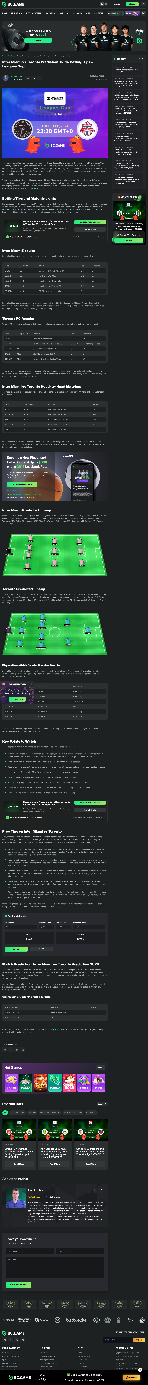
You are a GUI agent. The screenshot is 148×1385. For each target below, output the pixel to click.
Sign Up (132, 4)
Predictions (16, 13)
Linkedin (33, 78)
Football (32, 1112)
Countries (50, 13)
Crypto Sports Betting (10, 1356)
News (127, 65)
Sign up (139, 1340)
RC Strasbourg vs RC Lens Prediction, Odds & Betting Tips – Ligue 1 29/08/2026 (126, 152)
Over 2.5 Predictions (73, 1112)
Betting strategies (9, 1363)
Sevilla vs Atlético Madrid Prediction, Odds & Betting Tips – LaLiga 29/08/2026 (126, 111)
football (37, 188)
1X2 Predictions (17, 1112)
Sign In (117, 4)
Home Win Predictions (50, 1112)
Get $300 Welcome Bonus (90, 222)
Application (113, 13)
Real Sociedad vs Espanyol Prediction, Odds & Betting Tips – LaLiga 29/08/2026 (126, 124)
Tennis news (82, 1367)
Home (4, 13)
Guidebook (64, 13)
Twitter (27, 78)
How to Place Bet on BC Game (126, 1369)
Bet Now (16, 949)
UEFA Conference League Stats (127, 1356)
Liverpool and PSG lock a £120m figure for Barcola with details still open (126, 70)
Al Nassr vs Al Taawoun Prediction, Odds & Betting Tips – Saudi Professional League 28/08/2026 (129, 226)
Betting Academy (34, 13)
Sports (4, 1360)
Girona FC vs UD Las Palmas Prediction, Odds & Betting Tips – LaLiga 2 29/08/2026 (126, 83)
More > (100, 1067)
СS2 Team (98, 13)
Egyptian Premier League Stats (127, 1353)
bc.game (54, 1029)
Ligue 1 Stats (120, 1360)
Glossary (77, 13)
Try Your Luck (17, 699)
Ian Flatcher (16, 76)
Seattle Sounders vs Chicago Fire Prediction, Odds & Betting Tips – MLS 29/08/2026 (126, 166)
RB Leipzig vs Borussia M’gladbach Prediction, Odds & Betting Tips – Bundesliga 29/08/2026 (126, 180)
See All (100, 1104)
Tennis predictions (47, 1360)
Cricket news (83, 1360)
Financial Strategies (9, 1367)
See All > (141, 59)
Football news (83, 1363)
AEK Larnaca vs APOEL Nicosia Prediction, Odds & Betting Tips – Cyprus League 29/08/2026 (126, 97)
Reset (41, 949)
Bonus (128, 13)
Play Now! (133, 1377)
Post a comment (18, 1285)
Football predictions (47, 1356)
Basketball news (84, 1356)
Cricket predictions (47, 1367)
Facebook (39, 78)
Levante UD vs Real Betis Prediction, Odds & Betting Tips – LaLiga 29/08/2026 (126, 138)
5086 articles (54, 1197)
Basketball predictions (48, 1363)
